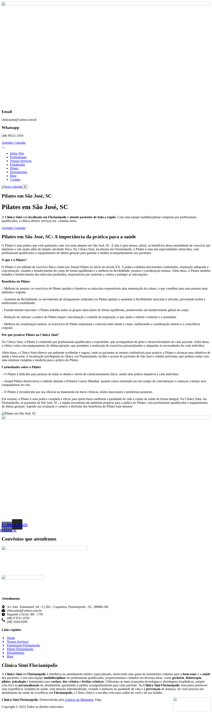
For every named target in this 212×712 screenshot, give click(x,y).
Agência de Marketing (79, 699)
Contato (15, 179)
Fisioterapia (17, 164)
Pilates (14, 168)
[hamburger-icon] (3, 147)
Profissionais (18, 157)
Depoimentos (18, 172)
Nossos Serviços (20, 161)
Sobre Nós (17, 153)
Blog (13, 175)
